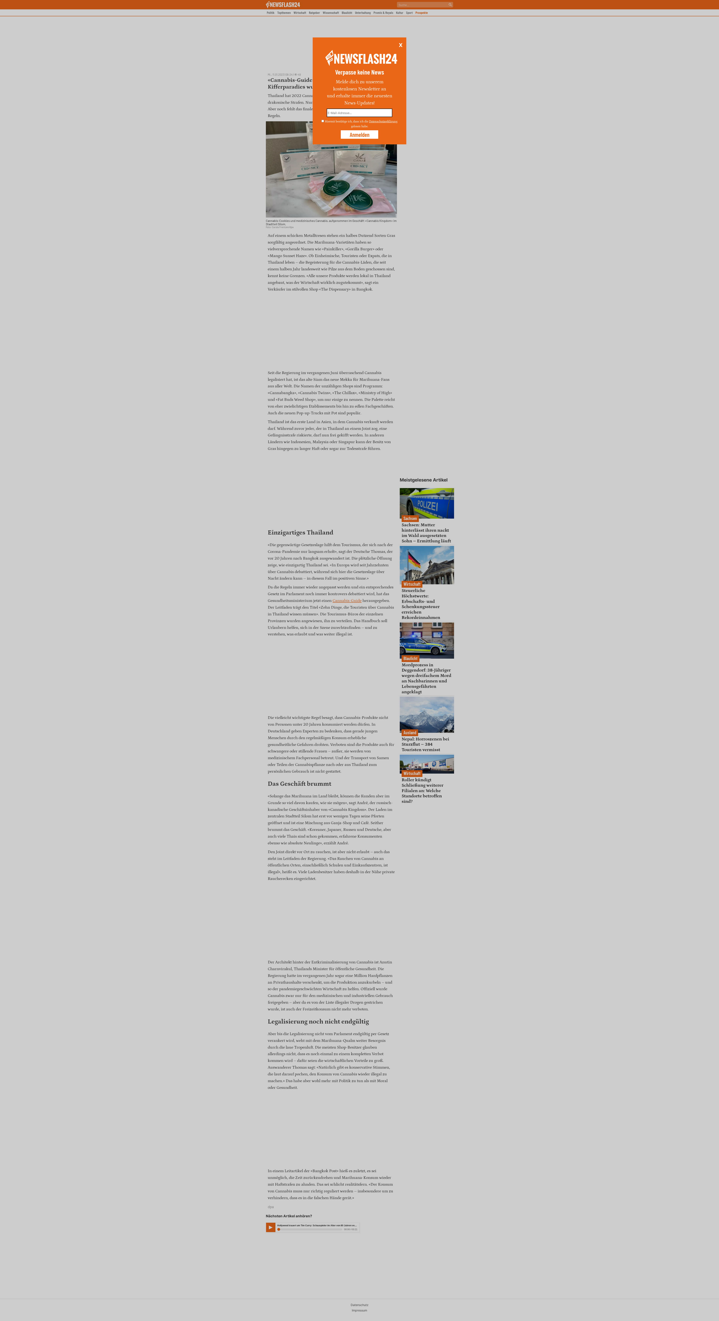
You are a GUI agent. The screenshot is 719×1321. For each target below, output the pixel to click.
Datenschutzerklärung (383, 121)
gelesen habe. (359, 126)
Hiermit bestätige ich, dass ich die (347, 121)
